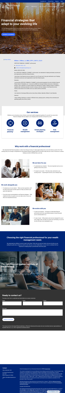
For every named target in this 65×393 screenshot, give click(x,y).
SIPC (34, 390)
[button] (27, 6)
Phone (44, 300)
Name (3, 300)
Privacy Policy (50, 1)
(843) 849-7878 (8, 370)
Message (4, 308)
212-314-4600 (22, 390)
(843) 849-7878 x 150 (20, 65)
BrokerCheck (47, 368)
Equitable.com (43, 1)
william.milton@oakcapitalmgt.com (23, 67)
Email (24, 300)
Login (62, 1)
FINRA (31, 390)
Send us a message (8, 319)
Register (57, 1)
